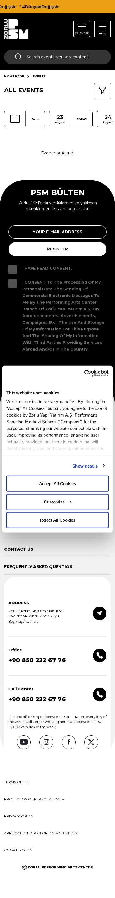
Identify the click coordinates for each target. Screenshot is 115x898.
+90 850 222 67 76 (37, 660)
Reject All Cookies (57, 520)
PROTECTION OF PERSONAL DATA (34, 799)
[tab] (54, 549)
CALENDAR (82, 33)
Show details (85, 465)
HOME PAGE (14, 76)
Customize (54, 501)
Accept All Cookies (57, 483)
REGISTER (57, 249)
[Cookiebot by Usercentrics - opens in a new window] (84, 373)
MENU (103, 33)
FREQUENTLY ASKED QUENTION (38, 566)
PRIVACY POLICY (18, 816)
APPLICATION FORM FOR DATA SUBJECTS (40, 833)
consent (35, 282)
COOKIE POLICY (18, 850)
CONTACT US (18, 549)
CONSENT (60, 268)
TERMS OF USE (17, 782)
